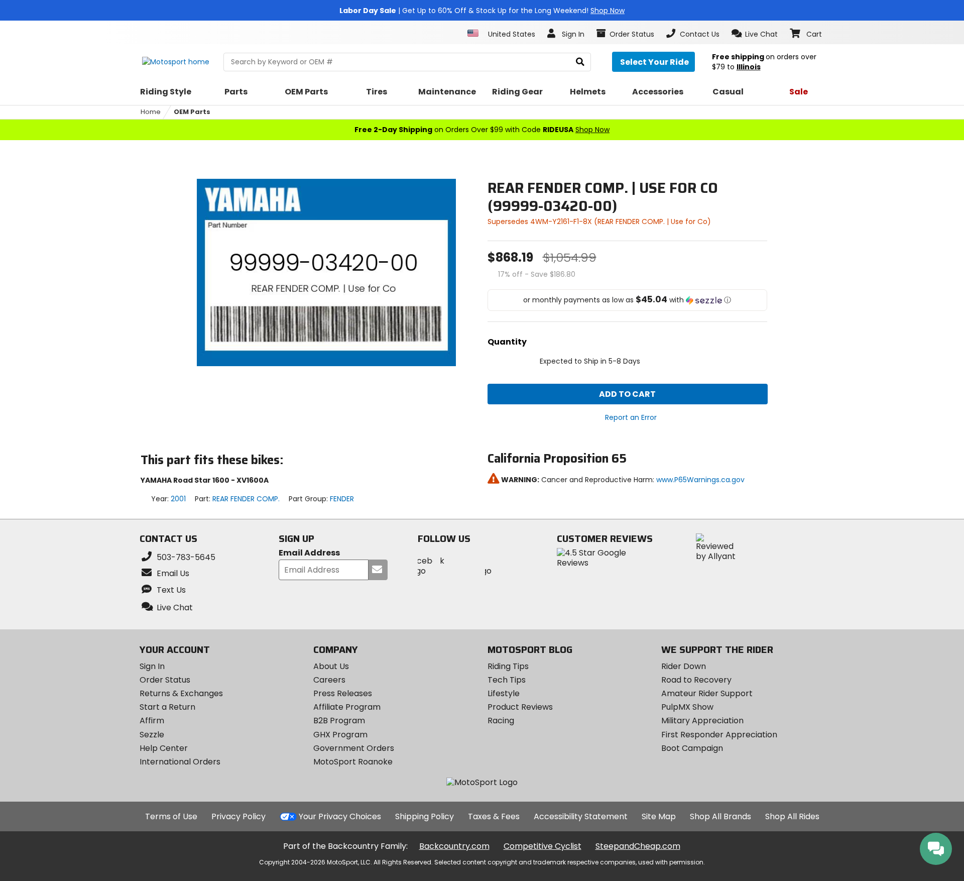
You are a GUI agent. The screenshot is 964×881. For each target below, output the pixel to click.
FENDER (342, 499)
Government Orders (353, 748)
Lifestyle (504, 693)
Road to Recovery (696, 680)
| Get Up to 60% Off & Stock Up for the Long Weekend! (482, 11)
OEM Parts (192, 112)
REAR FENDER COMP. (246, 499)
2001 (178, 499)
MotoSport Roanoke (353, 761)
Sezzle (152, 734)
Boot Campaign (692, 748)
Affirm (152, 720)
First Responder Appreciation (719, 734)
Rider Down (683, 666)
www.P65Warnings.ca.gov (700, 480)
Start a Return (167, 707)
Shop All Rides (792, 816)
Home (151, 112)
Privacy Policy (238, 816)
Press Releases (342, 693)
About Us (331, 666)
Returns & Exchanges (181, 693)
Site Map (659, 816)
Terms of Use (171, 816)
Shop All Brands (720, 816)
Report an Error (631, 417)
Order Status (165, 680)
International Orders (180, 761)
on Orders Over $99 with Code (482, 130)
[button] (755, 34)
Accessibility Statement (581, 816)
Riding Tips (508, 666)
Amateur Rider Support (707, 693)
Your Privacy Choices (340, 816)
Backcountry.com (454, 846)
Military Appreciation (702, 720)
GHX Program (340, 734)
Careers (329, 680)
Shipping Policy (424, 816)
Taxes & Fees (494, 816)
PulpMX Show (687, 707)
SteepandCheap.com (637, 846)
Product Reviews (520, 707)
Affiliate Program (347, 707)
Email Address (309, 553)
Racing (501, 720)
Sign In (152, 666)
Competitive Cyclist (542, 846)
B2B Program (339, 720)
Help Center (164, 748)
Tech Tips (507, 680)
